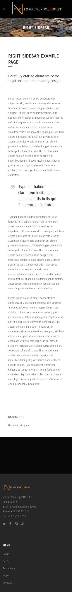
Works (6, 575)
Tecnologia (9, 568)
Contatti (7, 582)
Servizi (6, 561)
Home (6, 554)
